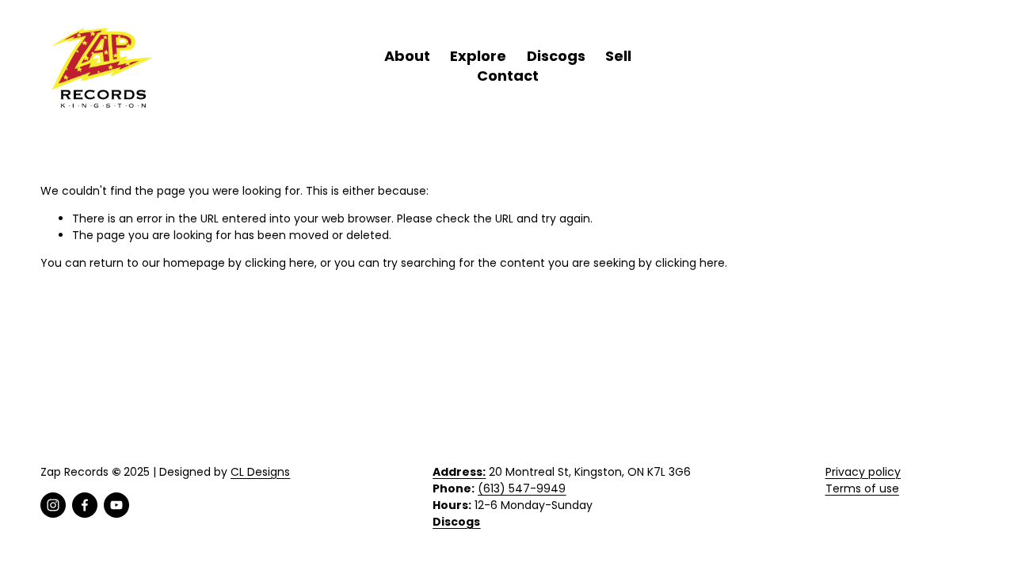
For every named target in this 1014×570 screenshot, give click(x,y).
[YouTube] (116, 505)
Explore (478, 56)
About (407, 56)
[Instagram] (53, 505)
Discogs (556, 56)
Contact (508, 76)
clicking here (279, 263)
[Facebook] (84, 505)
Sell (618, 56)
